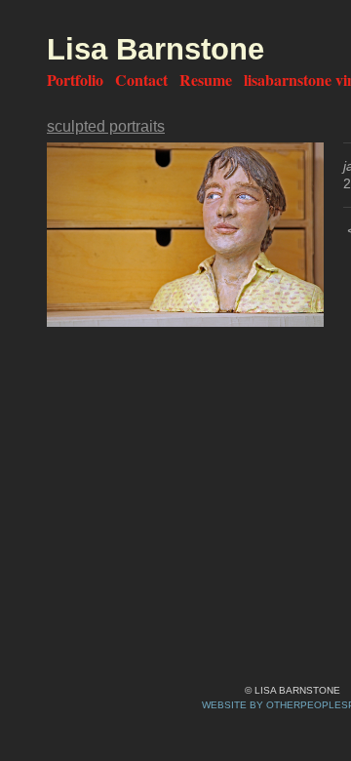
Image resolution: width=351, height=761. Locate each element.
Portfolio (75, 79)
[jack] (185, 234)
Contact (141, 79)
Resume (205, 79)
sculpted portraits (106, 126)
